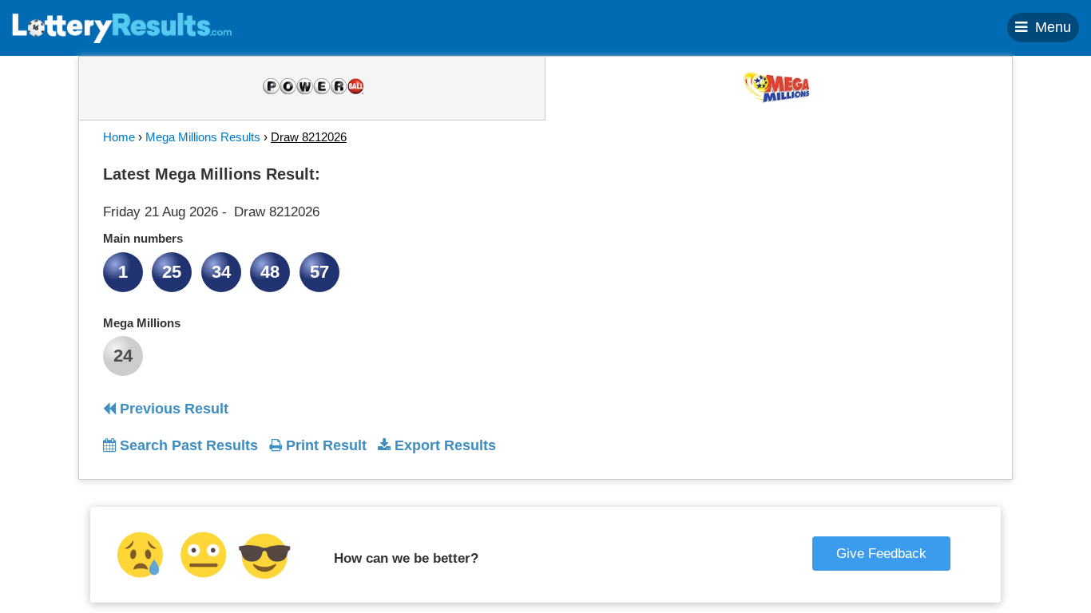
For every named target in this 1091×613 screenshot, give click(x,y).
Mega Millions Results (202, 137)
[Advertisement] (843, 258)
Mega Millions (142, 323)
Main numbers (143, 238)
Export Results (443, 445)
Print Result (324, 445)
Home (119, 137)
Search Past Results (187, 445)
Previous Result (172, 409)
